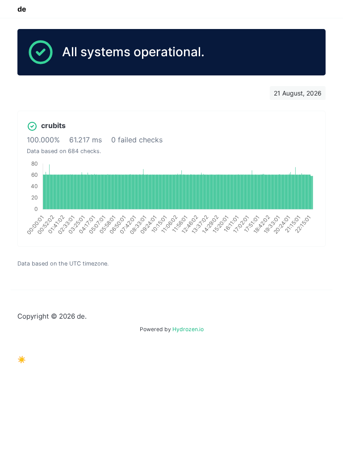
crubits (53, 125)
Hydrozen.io (188, 329)
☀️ (21, 359)
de (21, 8)
